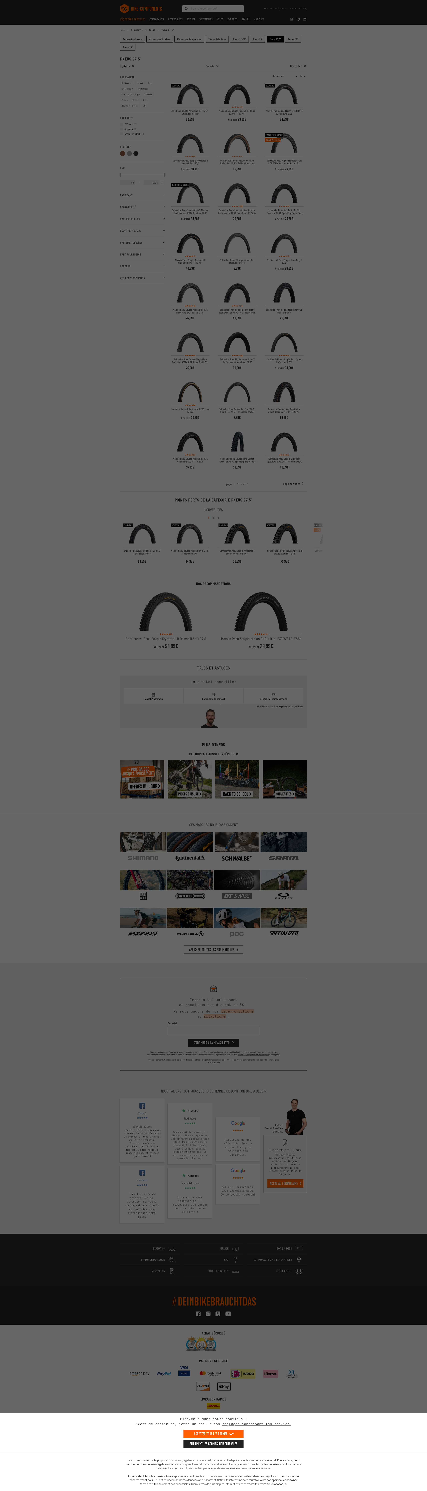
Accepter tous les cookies (211, 1434)
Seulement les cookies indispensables (214, 1444)
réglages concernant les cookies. (256, 1424)
